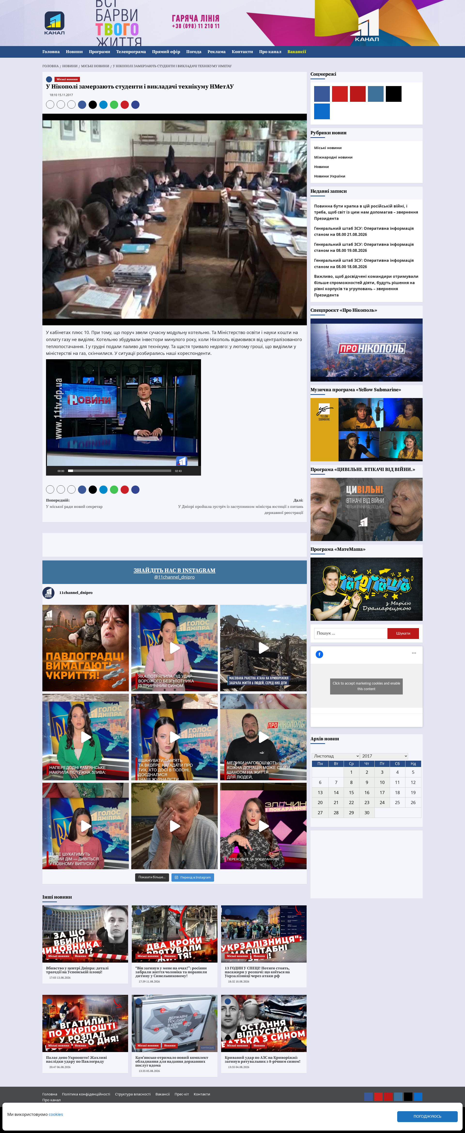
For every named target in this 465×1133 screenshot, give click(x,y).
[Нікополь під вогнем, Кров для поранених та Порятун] (263, 737)
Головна (51, 52)
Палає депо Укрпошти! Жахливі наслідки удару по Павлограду (76, 1059)
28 (336, 812)
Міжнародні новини (333, 157)
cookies (56, 1114)
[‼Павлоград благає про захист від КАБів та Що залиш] (85, 648)
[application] (123, 417)
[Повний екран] (194, 470)
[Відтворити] (52, 470)
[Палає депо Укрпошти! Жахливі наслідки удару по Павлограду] (85, 1023)
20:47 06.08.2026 (59, 1067)
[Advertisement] (130, 544)
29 (351, 812)
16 (366, 792)
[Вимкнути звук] (187, 470)
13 (320, 792)
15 (351, 792)
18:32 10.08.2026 (238, 981)
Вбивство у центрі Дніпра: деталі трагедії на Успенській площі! (77, 970)
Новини (74, 52)
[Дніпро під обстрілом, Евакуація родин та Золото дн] (85, 826)
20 (320, 802)
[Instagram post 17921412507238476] (263, 648)
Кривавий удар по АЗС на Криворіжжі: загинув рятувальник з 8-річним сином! (263, 1059)
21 (336, 802)
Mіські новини (67, 79)
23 (366, 802)
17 (382, 792)
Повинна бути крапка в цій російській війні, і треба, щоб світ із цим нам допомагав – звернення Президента (366, 212)
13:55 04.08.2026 (238, 1067)
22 (351, 802)
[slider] (119, 471)
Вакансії (296, 52)
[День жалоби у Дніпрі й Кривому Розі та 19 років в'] (174, 648)
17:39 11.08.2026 (149, 981)
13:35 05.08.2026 (149, 1071)
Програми (99, 52)
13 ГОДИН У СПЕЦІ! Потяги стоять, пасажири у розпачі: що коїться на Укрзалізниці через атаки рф (257, 972)
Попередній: (74, 503)
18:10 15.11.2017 (61, 95)
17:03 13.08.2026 (59, 978)
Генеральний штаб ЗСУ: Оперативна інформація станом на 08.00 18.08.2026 (364, 263)
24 (382, 802)
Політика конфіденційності (86, 1094)
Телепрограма (131, 52)
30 (366, 812)
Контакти (242, 52)
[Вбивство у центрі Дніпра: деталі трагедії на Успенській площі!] (85, 934)
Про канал (270, 52)
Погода (194, 52)
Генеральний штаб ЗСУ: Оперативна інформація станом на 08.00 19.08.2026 (364, 247)
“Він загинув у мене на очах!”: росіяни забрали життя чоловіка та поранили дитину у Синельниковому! (171, 972)
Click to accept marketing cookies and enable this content (366, 686)
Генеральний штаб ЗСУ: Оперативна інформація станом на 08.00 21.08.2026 (364, 231)
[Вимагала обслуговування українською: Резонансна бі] (263, 826)
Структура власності (133, 1094)
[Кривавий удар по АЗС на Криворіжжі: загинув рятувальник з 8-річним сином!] (264, 1023)
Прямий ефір (166, 52)
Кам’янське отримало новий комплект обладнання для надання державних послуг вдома (171, 1061)
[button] (420, 52)
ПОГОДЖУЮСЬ (427, 1116)
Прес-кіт (182, 1094)
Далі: (240, 506)
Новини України (329, 176)
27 (320, 812)
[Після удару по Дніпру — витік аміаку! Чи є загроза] (174, 826)
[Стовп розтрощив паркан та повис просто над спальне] (174, 737)
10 (382, 782)
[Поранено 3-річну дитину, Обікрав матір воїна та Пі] (85, 737)
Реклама (217, 52)
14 (336, 792)
